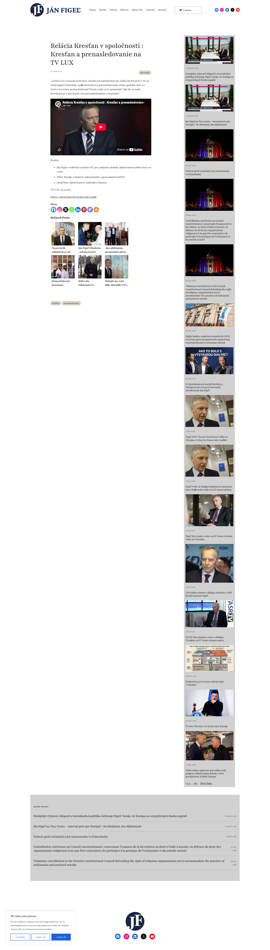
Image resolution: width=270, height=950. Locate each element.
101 (195, 783)
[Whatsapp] (72, 209)
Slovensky (145, 72)
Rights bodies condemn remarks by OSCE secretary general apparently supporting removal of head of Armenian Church (207, 339)
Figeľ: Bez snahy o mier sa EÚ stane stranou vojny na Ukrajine (208, 538)
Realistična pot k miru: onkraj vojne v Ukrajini (204, 683)
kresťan (55, 303)
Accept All (61, 937)
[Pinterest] (84, 209)
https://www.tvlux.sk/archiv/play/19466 (73, 197)
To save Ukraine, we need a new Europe (206, 726)
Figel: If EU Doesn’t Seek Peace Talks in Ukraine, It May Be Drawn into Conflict (206, 438)
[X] (65, 209)
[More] (96, 209)
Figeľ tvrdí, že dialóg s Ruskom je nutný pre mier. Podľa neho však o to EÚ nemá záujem (208, 488)
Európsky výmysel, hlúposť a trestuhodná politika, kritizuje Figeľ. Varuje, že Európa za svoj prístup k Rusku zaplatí (209, 77)
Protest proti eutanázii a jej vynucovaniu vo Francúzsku (207, 172)
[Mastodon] (90, 209)
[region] (40, 927)
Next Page (206, 783)
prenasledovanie (71, 303)
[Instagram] (59, 209)
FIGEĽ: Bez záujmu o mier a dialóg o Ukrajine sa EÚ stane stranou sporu (204, 639)
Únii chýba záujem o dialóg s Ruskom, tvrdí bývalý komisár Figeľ (208, 594)
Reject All (40, 937)
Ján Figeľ (64, 9)
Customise (20, 937)
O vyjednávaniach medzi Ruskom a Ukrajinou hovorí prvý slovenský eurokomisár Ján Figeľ (204, 387)
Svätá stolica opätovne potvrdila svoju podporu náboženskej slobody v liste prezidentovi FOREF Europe (205, 773)
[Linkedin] (78, 209)
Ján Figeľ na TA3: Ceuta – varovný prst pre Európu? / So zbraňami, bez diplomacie (207, 123)
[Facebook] (53, 209)
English (187, 10)
